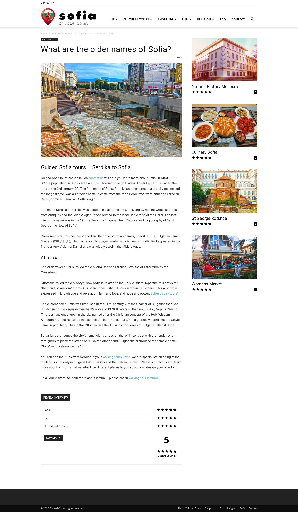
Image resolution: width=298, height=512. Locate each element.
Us (112, 19)
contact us (96, 178)
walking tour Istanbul (144, 378)
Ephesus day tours (164, 293)
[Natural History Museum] (224, 59)
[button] (252, 20)
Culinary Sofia (204, 152)
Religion (204, 19)
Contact (238, 19)
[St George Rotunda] (224, 191)
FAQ (223, 19)
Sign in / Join (47, 2)
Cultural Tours (136, 19)
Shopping (165, 19)
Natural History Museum (215, 86)
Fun (185, 19)
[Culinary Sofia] (224, 125)
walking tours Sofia (116, 357)
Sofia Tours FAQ (60, 33)
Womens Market (207, 284)
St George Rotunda (209, 218)
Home (44, 33)
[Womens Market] (224, 257)
